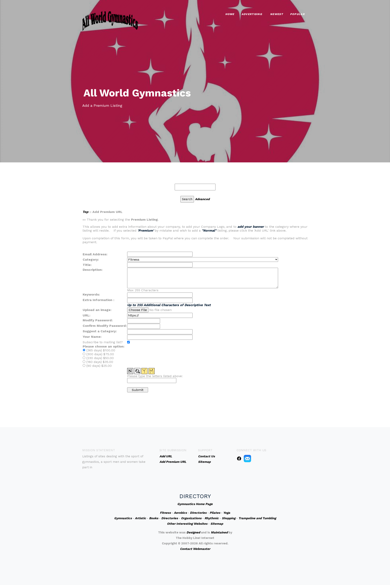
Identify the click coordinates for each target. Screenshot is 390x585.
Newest (276, 14)
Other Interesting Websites (187, 524)
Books (153, 518)
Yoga (226, 513)
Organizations (191, 518)
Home (229, 14)
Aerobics (180, 513)
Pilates (215, 513)
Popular (297, 14)
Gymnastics (123, 518)
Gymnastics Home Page (195, 504)
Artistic (140, 518)
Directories (198, 513)
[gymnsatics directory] (110, 20)
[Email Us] (247, 458)
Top (85, 212)
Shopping (228, 518)
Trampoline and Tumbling (257, 518)
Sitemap (216, 524)
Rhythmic (212, 518)
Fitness (165, 513)
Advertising (252, 14)
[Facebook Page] (239, 458)
